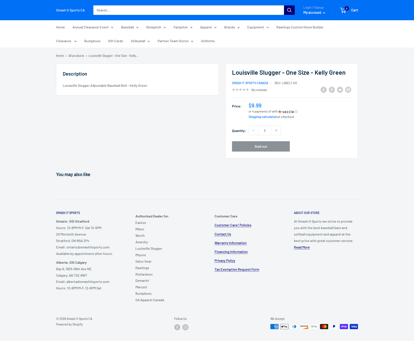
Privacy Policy (225, 260)
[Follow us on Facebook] (177, 327)
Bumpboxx (92, 41)
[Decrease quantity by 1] (253, 130)
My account (312, 12)
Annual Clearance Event (90, 27)
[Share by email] (348, 89)
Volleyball (138, 41)
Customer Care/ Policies (233, 225)
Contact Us (223, 234)
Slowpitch (153, 27)
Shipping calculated (263, 117)
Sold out (261, 146)
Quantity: (239, 131)
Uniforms (208, 41)
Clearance (64, 41)
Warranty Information (231, 243)
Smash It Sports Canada (250, 83)
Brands (229, 27)
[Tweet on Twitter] (340, 89)
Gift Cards (115, 41)
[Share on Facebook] (324, 89)
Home (60, 27)
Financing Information (231, 252)
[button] (300, 111)
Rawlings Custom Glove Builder (300, 27)
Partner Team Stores (173, 41)
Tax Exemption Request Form (237, 269)
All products (76, 55)
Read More (302, 247)
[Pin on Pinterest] (332, 89)
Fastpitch (181, 27)
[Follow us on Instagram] (185, 327)
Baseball (127, 27)
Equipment (255, 27)
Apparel (206, 27)
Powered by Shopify (69, 324)
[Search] (289, 10)
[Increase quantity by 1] (276, 130)
